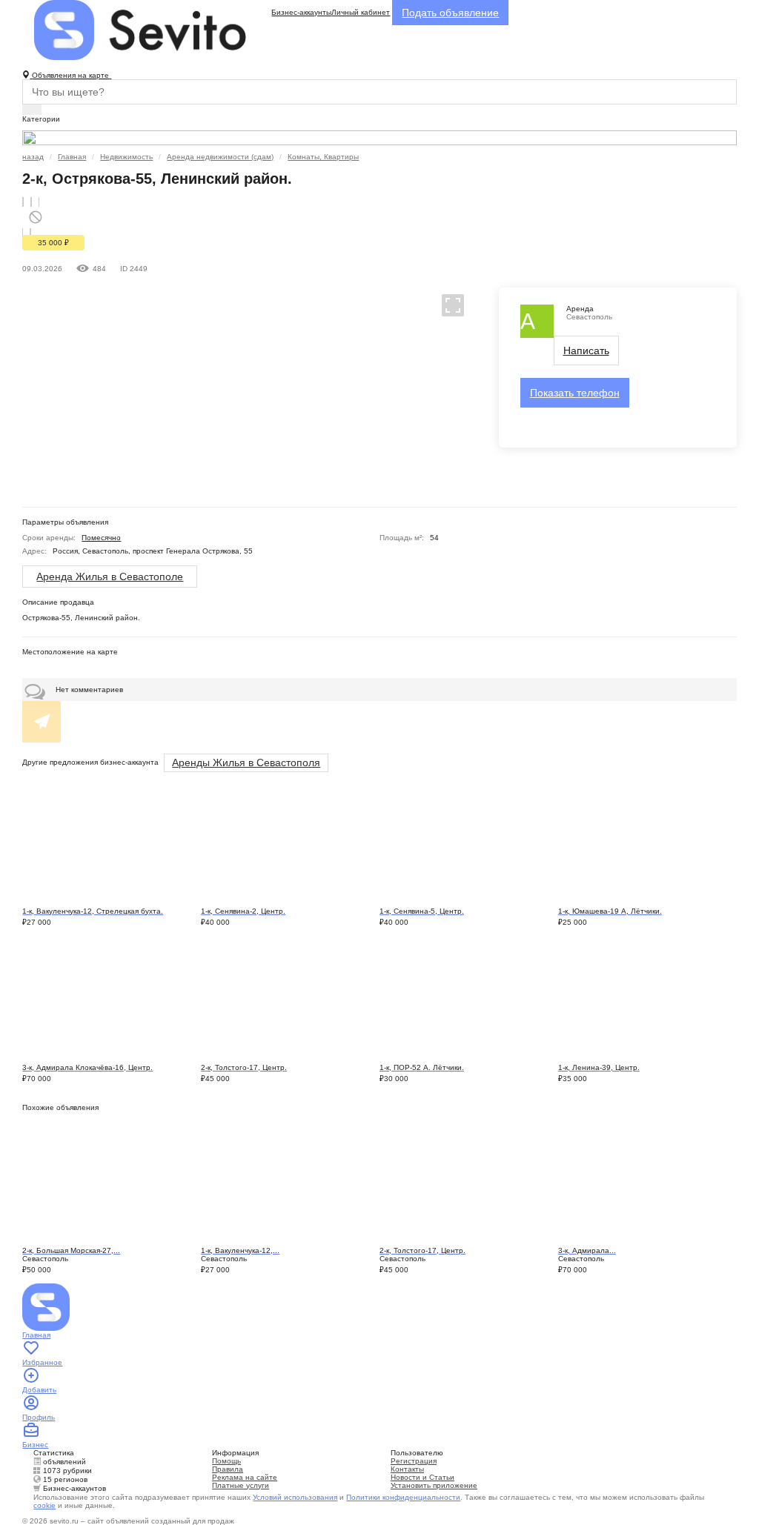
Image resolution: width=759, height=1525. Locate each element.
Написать (586, 350)
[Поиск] (32, 109)
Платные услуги (240, 1485)
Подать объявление (450, 13)
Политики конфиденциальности (403, 1497)
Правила (227, 1469)
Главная (72, 157)
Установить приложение (434, 1485)
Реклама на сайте (244, 1477)
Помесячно (101, 538)
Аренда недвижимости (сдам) (220, 157)
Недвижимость (126, 157)
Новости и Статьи (422, 1477)
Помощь (226, 1461)
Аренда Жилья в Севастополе (109, 576)
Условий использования (295, 1497)
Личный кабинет (360, 12)
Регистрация (414, 1461)
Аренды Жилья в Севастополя (246, 762)
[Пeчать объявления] (31, 202)
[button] (446, 304)
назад (33, 157)
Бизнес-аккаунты (301, 12)
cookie (44, 1505)
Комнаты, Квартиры (323, 157)
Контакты (407, 1469)
